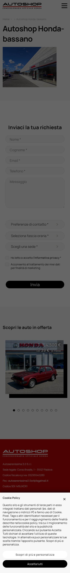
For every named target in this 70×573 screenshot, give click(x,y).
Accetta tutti (35, 564)
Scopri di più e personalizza (35, 554)
